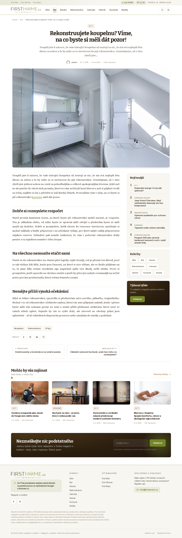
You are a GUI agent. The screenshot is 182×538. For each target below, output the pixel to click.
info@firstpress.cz (149, 490)
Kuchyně (114, 10)
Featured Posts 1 (164, 533)
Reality (125, 10)
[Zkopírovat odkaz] (43, 337)
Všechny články (160, 374)
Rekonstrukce (76, 10)
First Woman (26, 2)
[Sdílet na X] (30, 337)
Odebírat (137, 299)
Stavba (63, 10)
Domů (14, 20)
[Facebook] (13, 501)
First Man (14, 2)
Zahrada (91, 10)
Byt (54, 10)
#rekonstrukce (34, 328)
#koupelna (18, 328)
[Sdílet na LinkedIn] (37, 337)
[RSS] (20, 501)
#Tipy (47, 328)
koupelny (37, 197)
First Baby (37, 2)
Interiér (102, 10)
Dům (47, 10)
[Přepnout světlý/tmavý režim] (168, 9)
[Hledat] (162, 9)
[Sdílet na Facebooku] (23, 337)
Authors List (150, 533)
